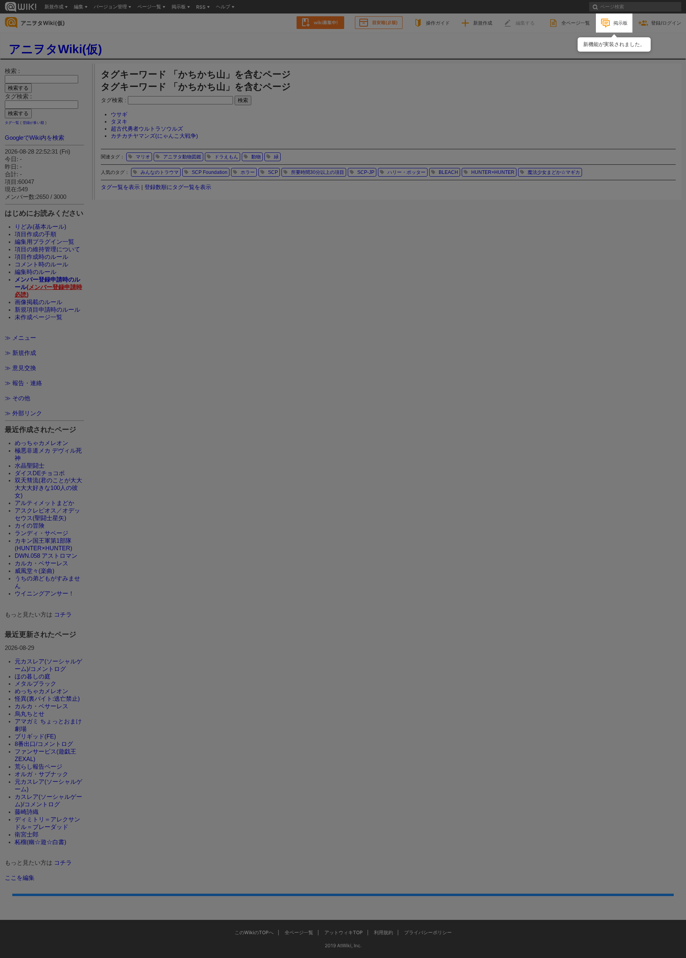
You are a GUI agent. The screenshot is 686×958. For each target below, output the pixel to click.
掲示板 (620, 23)
